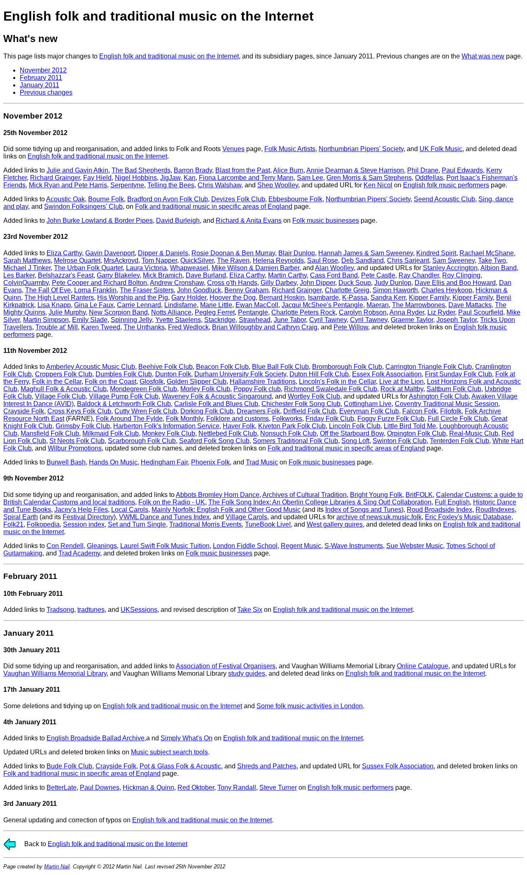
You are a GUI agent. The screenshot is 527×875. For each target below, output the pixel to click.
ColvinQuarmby (26, 282)
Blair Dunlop (296, 253)
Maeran (377, 304)
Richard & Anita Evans (249, 220)
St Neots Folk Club (77, 440)
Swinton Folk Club (400, 440)
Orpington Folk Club (416, 433)
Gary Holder (188, 297)
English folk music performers (446, 185)
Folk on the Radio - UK (171, 502)
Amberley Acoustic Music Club (90, 366)
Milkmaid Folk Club (110, 433)
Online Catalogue (422, 666)
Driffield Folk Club (309, 411)
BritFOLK (419, 494)
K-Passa (354, 297)
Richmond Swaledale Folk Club (330, 388)
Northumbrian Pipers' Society (361, 148)
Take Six (249, 609)
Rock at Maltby (401, 388)
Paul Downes (99, 787)
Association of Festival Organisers (225, 666)
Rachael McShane (486, 253)
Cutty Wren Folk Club (145, 411)
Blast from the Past (242, 170)
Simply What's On (186, 738)
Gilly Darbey (278, 282)
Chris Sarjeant (408, 260)
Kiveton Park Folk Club (292, 425)
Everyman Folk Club (369, 411)
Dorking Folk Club (206, 411)
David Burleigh (178, 220)
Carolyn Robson (363, 312)
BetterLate (62, 787)
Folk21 (13, 524)
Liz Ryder (441, 312)
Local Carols (129, 509)
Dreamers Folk (258, 411)
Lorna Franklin (95, 290)
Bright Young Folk (376, 494)
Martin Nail (57, 866)
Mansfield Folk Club (50, 433)
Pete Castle (378, 275)
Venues (233, 148)
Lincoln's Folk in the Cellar (337, 381)
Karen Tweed (100, 327)
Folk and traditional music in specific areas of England (213, 206)
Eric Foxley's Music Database (468, 516)
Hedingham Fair (164, 462)
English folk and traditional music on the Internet (169, 56)
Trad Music (262, 462)
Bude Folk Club (69, 766)
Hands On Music (113, 462)
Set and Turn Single (137, 524)
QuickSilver (197, 260)
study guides (246, 673)
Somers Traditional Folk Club (295, 440)
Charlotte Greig (347, 290)
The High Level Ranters (59, 297)
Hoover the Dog (233, 297)
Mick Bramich (162, 275)
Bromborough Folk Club (347, 366)
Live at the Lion (401, 381)
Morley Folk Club (205, 388)
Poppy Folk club (257, 388)
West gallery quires (335, 524)
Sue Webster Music (414, 545)
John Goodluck (199, 290)
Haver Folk (239, 425)
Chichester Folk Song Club (300, 403)
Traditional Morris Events (205, 524)
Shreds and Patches (266, 766)
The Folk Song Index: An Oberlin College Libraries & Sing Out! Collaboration (319, 502)
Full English (452, 502)
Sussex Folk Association (398, 766)
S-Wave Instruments (353, 545)
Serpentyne (127, 185)
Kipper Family (429, 297)
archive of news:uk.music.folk (379, 516)
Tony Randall (236, 787)
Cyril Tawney (328, 319)
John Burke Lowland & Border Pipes (100, 220)
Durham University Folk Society (240, 374)
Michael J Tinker (27, 267)
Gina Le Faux (94, 304)
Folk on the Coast (110, 381)
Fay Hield (97, 177)
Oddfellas (429, 177)
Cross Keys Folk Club (79, 411)
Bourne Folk (106, 199)
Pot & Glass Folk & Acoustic (180, 766)
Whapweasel (189, 267)
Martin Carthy (287, 275)
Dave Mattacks (470, 304)
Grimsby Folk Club (83, 425)
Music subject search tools (169, 752)
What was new (483, 56)
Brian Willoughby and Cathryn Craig (264, 327)
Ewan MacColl (257, 304)
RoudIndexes (495, 509)
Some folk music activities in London (310, 705)
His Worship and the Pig (132, 297)
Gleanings (102, 545)
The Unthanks (144, 327)
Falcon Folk (419, 411)
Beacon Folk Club (222, 366)
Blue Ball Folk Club (280, 366)
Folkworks (287, 418)
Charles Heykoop (446, 290)
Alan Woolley (334, 267)
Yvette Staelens (178, 319)
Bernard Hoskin (282, 297)
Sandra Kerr (388, 297)
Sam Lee (310, 177)
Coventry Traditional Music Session (446, 403)
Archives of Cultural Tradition (304, 494)
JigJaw (170, 177)
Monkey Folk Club (168, 433)
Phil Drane (422, 170)
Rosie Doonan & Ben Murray (233, 253)
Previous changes (46, 92)
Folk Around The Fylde (129, 418)
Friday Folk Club (329, 418)
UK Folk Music (441, 148)
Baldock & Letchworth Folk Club (124, 403)
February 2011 (41, 77)
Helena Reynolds (278, 260)
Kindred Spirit (436, 253)
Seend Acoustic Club (444, 199)
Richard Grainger (55, 177)
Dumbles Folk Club (124, 374)
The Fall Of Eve (48, 290)
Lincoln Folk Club (354, 425)
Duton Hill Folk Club (319, 374)
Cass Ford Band (334, 275)
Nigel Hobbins (136, 177)
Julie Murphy (67, 312)
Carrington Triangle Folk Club (428, 366)
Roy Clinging (461, 275)
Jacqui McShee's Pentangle (322, 304)
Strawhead (254, 319)
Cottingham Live (368, 403)
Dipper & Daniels (163, 253)
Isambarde (323, 297)
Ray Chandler (419, 275)
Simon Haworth (395, 290)
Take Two (492, 260)
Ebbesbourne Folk (295, 199)
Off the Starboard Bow (352, 433)
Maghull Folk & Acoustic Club (64, 388)
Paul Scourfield (480, 312)
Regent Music (301, 545)
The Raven (233, 260)
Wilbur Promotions (75, 448)
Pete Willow (350, 327)
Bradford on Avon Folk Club (167, 199)
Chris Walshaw (219, 185)
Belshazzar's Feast (65, 275)
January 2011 (39, 85)
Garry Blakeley (118, 275)
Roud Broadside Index (439, 509)
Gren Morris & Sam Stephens (369, 177)
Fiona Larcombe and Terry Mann (246, 177)
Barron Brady (193, 170)
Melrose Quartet (77, 260)
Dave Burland (206, 275)
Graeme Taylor (412, 319)
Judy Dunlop (392, 282)
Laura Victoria (146, 267)
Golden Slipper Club (196, 381)
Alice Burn (288, 170)
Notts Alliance (171, 312)
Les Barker (19, 275)
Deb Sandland (362, 260)
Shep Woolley (277, 185)
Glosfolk (151, 381)
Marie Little (216, 304)
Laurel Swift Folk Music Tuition (165, 545)
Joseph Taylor (456, 319)
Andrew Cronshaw (177, 282)
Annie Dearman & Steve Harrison (355, 170)
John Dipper (317, 282)
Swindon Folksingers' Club (83, 206)
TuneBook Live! (268, 524)
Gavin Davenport (110, 253)
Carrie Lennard (139, 304)
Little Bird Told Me (410, 425)
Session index (84, 524)
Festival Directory (88, 516)
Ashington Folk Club (439, 396)
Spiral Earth (20, 516)
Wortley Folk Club (314, 396)
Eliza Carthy (64, 253)
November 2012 (43, 70)
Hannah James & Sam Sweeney (365, 253)
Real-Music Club (473, 433)
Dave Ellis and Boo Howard (455, 282)
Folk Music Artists (289, 148)
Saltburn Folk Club (454, 388)
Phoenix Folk (210, 462)
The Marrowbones (418, 304)
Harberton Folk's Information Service (166, 425)
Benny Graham (246, 290)
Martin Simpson (46, 319)
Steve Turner (278, 787)
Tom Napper (159, 260)
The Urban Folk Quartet (88, 267)
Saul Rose (322, 260)
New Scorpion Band (118, 312)
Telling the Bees (170, 185)
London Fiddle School (245, 545)
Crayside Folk (23, 411)
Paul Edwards (462, 170)
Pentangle (253, 312)
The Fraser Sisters (147, 290)
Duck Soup (354, 282)
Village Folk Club (60, 396)
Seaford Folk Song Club (214, 440)
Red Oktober (195, 787)
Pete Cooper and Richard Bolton (99, 282)
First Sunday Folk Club (458, 374)
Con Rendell (65, 545)
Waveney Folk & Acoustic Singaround (217, 396)
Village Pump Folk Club (124, 396)
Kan (190, 177)
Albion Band (498, 267)
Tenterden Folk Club (459, 440)
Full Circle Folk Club (458, 418)
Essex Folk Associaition (387, 374)
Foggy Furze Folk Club (390, 418)
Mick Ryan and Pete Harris (68, 185)
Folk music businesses (325, 220)
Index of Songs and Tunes (363, 509)
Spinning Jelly (131, 319)
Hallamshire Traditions (263, 381)
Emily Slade (89, 319)
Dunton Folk (173, 374)
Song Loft (355, 440)
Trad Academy (79, 553)
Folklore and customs (237, 418)
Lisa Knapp (54, 304)
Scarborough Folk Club (142, 440)
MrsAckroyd (121, 260)
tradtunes (91, 609)
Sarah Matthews (27, 260)
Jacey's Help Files (81, 509)
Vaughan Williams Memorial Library (55, 673)
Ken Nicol (378, 185)
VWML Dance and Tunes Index (164, 516)
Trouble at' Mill (56, 327)
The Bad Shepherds (141, 170)
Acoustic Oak (65, 199)
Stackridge (220, 319)
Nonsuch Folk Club (288, 433)
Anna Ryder (406, 312)
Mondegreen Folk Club (143, 388)
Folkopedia (43, 524)
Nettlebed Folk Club (227, 433)
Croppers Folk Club (63, 374)
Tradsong (60, 609)
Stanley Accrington (450, 267)
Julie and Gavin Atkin (77, 170)
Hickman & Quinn (148, 787)
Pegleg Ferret (215, 312)
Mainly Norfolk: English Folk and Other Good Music (226, 509)
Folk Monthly (184, 418)
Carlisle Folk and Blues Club (216, 403)
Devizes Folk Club (238, 199)
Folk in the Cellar (57, 381)
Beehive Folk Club (165, 366)
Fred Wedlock (188, 327)
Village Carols (246, 516)
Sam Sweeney (453, 260)
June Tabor (290, 319)
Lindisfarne (180, 304)
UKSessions (139, 609)
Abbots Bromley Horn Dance (217, 494)
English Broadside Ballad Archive (96, 738)
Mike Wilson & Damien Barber (255, 267)
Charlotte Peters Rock (303, 312)
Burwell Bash (66, 462)
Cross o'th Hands (232, 282)
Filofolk (451, 411)
